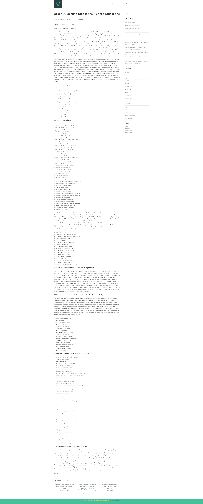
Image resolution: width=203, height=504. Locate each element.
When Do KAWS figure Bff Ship (132, 25)
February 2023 (128, 86)
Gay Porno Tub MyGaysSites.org (132, 34)
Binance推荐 (128, 57)
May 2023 (127, 78)
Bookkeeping (128, 112)
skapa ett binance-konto (130, 52)
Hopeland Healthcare (114, 500)
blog (126, 107)
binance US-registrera (130, 47)
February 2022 (128, 92)
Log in (126, 126)
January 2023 (128, 89)
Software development (130, 115)
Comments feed (128, 130)
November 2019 (128, 98)
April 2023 (127, 81)
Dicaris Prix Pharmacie (130, 22)
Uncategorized (81, 19)
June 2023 (127, 75)
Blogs (126, 109)
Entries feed (127, 128)
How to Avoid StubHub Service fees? (133, 28)
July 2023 (127, 72)
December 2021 (128, 95)
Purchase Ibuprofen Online (74, 456)
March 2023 (127, 83)
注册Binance (128, 42)
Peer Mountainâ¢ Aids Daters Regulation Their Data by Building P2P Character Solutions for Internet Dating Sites (87, 488)
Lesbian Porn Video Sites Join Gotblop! (134, 31)
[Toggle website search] (148, 3)
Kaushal (58, 19)
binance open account (130, 61)
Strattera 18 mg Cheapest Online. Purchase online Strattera (109, 486)
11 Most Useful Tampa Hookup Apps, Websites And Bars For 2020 (64, 486)
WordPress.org (128, 132)
